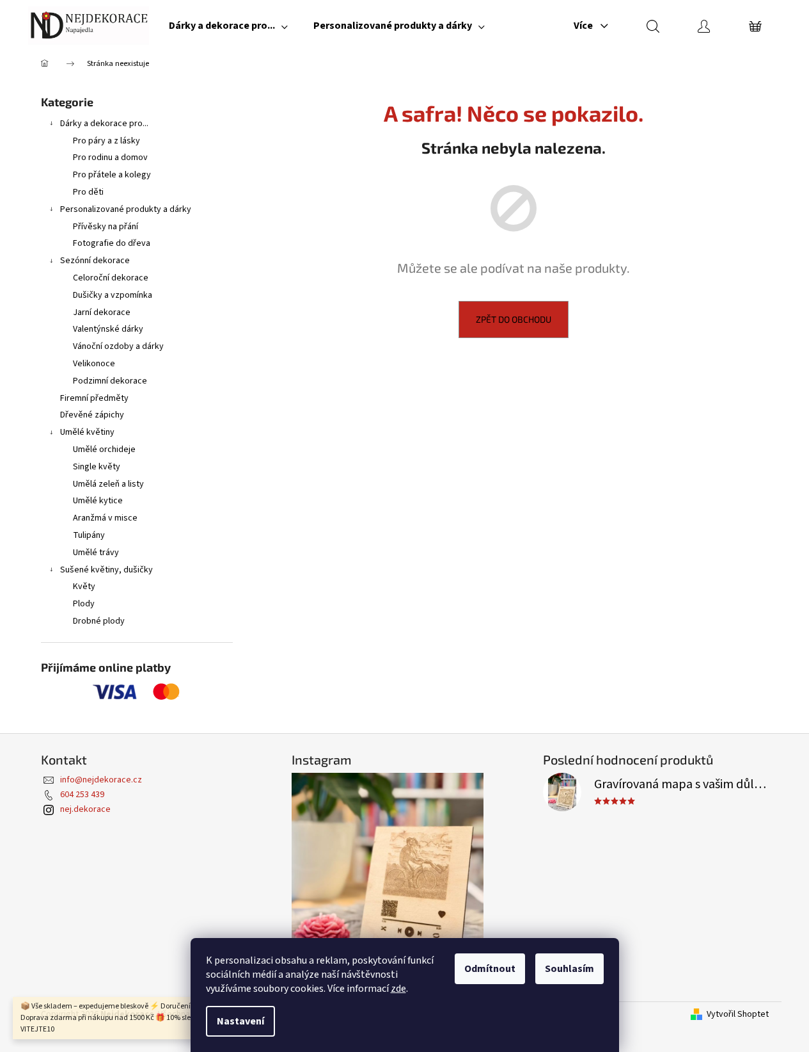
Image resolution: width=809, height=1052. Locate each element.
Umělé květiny (87, 432)
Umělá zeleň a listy (108, 484)
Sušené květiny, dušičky (106, 569)
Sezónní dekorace (95, 260)
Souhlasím (569, 969)
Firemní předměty (94, 398)
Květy (84, 586)
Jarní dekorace (101, 312)
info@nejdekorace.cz (101, 779)
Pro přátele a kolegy (112, 174)
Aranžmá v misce (105, 518)
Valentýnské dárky (108, 329)
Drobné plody (99, 621)
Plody (84, 603)
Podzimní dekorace (110, 381)
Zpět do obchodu (513, 319)
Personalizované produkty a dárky (125, 209)
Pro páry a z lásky (106, 140)
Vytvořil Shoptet (738, 1014)
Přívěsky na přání (105, 226)
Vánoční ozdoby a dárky (118, 346)
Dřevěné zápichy (92, 415)
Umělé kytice (98, 500)
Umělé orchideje (104, 449)
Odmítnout (489, 969)
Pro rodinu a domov (110, 157)
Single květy (96, 466)
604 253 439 (82, 794)
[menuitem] (228, 25)
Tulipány (89, 535)
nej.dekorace (85, 809)
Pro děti (88, 192)
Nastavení (240, 1021)
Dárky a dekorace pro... (104, 123)
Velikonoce (94, 363)
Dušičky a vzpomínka (112, 295)
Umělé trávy (96, 552)
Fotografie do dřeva (111, 243)
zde (398, 989)
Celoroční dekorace (110, 277)
